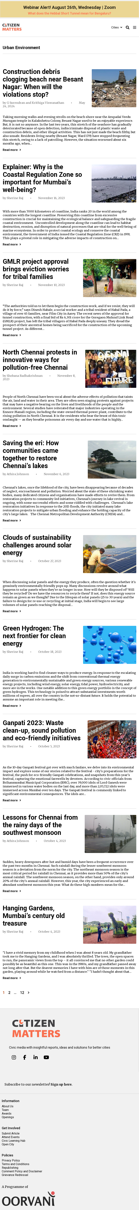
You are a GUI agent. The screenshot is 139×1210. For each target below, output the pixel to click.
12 (22, 993)
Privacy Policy (11, 1160)
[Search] (127, 28)
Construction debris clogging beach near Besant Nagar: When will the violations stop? (43, 83)
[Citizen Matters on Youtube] (46, 1057)
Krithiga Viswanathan (48, 103)
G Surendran (16, 103)
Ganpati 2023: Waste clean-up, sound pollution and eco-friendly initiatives (42, 730)
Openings (8, 1117)
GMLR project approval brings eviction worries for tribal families (36, 269)
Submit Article (11, 1133)
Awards (6, 1113)
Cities (115, 27)
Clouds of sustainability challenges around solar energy (37, 545)
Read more (10, 150)
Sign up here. (61, 1084)
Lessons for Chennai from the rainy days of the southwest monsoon (40, 825)
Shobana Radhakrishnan (25, 375)
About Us (7, 1106)
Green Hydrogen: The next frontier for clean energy (34, 636)
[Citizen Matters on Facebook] (25, 1057)
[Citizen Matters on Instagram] (14, 1057)
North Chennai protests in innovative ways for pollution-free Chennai (40, 360)
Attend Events (11, 1137)
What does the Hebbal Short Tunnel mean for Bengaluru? (69, 13)
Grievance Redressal (15, 1175)
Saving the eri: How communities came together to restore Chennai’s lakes (31, 454)
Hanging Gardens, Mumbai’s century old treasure (34, 915)
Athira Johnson (18, 474)
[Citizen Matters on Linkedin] (35, 1057)
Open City (8, 1144)
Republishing (10, 1167)
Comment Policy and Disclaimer (22, 1171)
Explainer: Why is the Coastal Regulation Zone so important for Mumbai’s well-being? (42, 178)
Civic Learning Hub (13, 1140)
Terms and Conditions (15, 1164)
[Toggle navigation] (134, 28)
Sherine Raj (15, 198)
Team (5, 1110)
